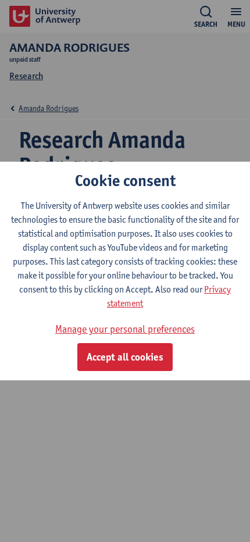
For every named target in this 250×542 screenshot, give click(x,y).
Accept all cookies (125, 357)
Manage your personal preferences (125, 329)
